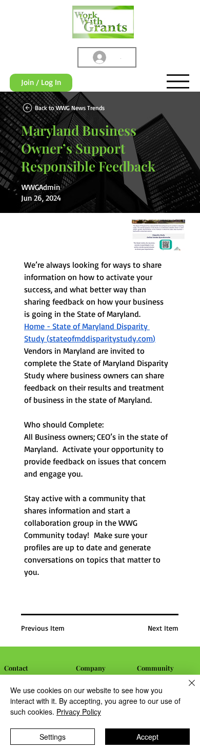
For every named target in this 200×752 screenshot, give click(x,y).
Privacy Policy (78, 711)
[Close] (185, 689)
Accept (147, 737)
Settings (52, 737)
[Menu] (178, 81)
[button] (41, 83)
